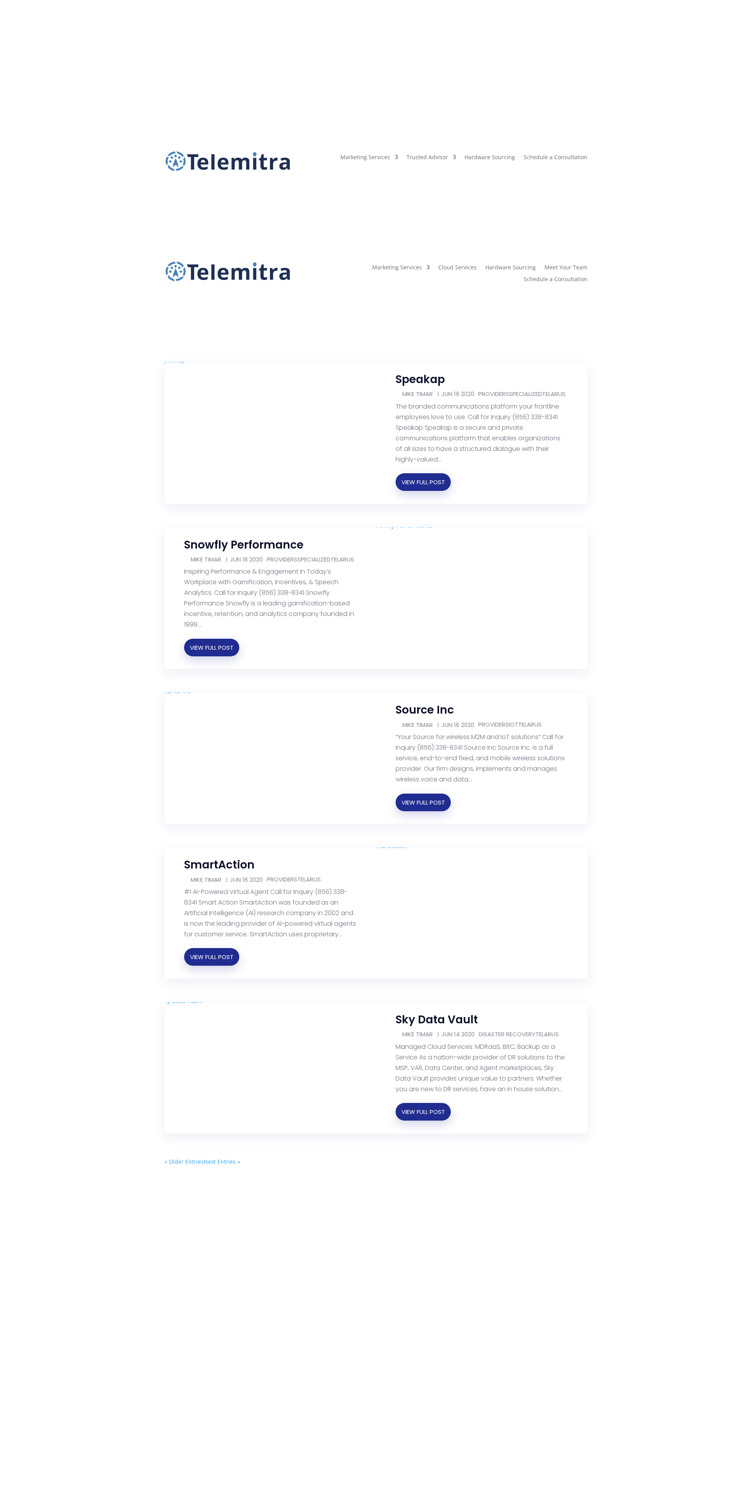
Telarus (554, 394)
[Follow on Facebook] (170, 51)
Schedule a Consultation (556, 157)
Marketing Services (365, 157)
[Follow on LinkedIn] (202, 51)
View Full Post (423, 482)
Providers (493, 394)
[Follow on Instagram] (186, 51)
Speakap (420, 379)
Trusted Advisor (427, 157)
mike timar (417, 394)
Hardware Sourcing (490, 157)
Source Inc (425, 710)
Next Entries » (222, 1161)
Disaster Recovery (507, 1034)
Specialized (525, 394)
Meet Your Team (566, 268)
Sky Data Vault (437, 1019)
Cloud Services (457, 268)
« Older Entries (184, 1161)
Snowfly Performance (244, 544)
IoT (513, 724)
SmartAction (219, 864)
